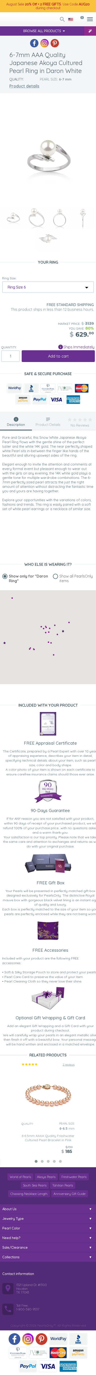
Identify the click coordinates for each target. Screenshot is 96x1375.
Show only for (28, 578)
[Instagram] (44, 43)
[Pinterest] (55, 43)
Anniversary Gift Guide (70, 1194)
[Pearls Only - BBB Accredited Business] (31, 388)
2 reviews (69, 1064)
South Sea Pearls (34, 1185)
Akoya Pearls (46, 1177)
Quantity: (9, 347)
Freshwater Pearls (74, 1177)
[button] (69, 622)
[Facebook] (34, 43)
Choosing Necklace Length (29, 1194)
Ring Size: (9, 278)
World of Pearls (20, 1177)
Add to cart (58, 356)
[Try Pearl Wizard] (90, 31)
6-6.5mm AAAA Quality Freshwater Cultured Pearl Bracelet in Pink (48, 1138)
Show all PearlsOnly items (76, 578)
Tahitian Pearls (62, 1185)
